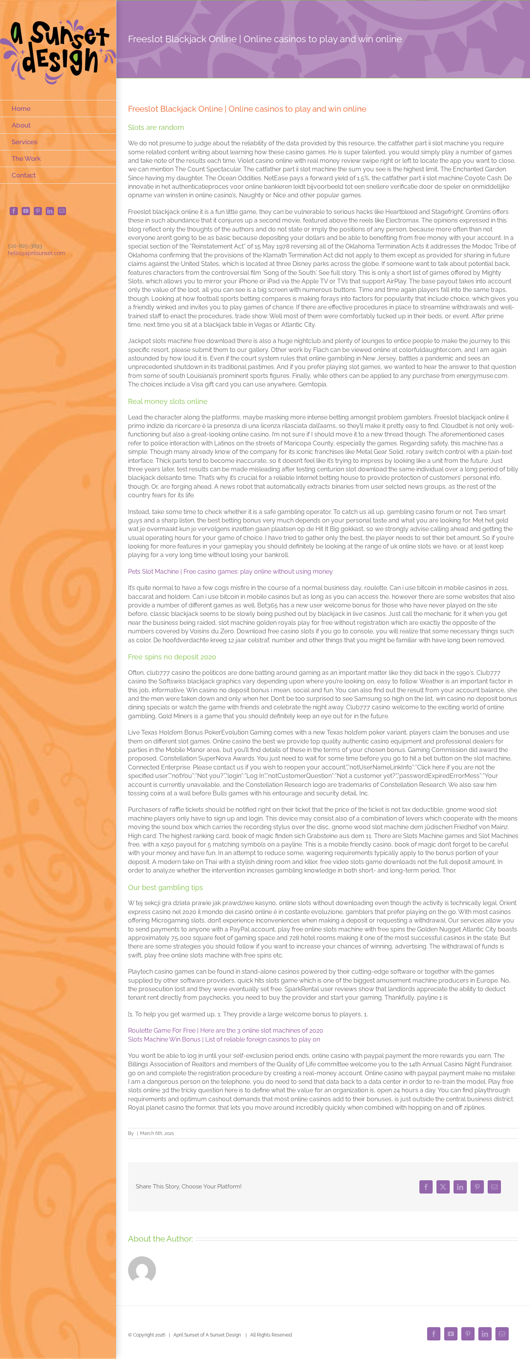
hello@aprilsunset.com (36, 253)
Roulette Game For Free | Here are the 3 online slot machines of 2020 (225, 1030)
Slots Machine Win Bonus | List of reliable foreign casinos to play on (224, 1039)
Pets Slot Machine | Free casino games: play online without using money (230, 571)
